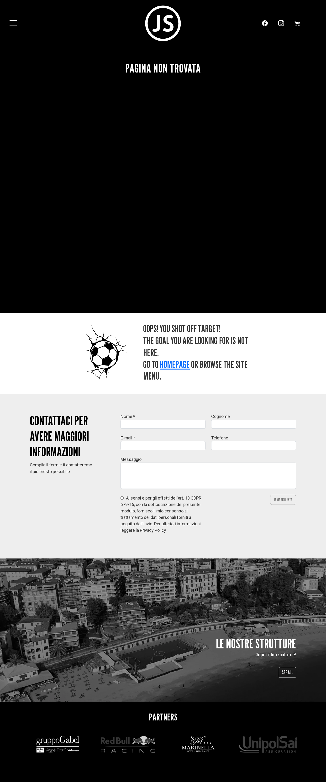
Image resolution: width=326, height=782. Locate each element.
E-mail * (128, 437)
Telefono (219, 437)
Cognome (220, 416)
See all (287, 672)
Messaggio (131, 459)
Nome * (128, 416)
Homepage (175, 364)
